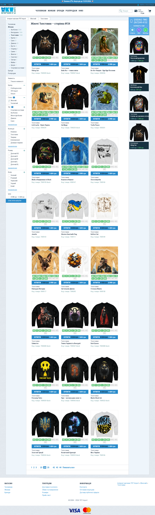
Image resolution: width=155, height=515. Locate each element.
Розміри (45, 492)
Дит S (99, 58)
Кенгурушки (15, 32)
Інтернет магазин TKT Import (16, 19)
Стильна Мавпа (96, 289)
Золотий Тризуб (37, 452)
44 (60, 467)
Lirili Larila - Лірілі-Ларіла (41, 125)
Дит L (110, 58)
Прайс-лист (46, 495)
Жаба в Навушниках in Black (41, 180)
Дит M (104, 58)
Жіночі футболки (16, 115)
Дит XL (115, 58)
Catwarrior (35, 343)
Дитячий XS (15, 153)
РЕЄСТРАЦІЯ (150, 5)
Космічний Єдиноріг (68, 452)
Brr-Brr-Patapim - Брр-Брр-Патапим (103, 70)
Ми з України (95, 452)
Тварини (13, 137)
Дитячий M (14, 159)
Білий (12, 186)
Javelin (34, 234)
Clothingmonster (16, 88)
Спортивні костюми (17, 68)
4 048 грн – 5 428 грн (17, 197)
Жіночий (33, 19)
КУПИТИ (45, 64)
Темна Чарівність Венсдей (70, 343)
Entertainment (15, 140)
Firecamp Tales (37, 398)
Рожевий (14, 178)
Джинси (13, 43)
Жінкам (51, 10)
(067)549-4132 (140, 22)
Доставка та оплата (49, 487)
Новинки (14, 132)
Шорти (13, 65)
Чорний (13, 183)
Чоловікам (41, 10)
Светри (13, 60)
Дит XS (94, 58)
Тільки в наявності (17, 81)
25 (48, 467)
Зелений (13, 175)
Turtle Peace (95, 125)
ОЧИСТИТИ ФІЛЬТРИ (14, 201)
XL (46, 58)
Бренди (60, 10)
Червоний (14, 181)
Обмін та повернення (50, 490)
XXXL (53, 58)
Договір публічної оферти (89, 492)
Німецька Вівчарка (38, 289)
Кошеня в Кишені (67, 180)
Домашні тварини (17, 143)
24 (45, 467)
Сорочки (14, 57)
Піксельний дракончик (137, 58)
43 (57, 467)
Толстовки (44, 19)
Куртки (13, 38)
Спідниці (14, 49)
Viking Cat (35, 70)
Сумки (13, 51)
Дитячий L (14, 162)
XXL (49, 58)
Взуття (13, 46)
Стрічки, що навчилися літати (139, 116)
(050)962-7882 (140, 19)
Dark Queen (95, 343)
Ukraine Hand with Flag (69, 234)
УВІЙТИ (142, 5)
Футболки (14, 30)
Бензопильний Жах (136, 87)
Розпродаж (71, 10)
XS (34, 58)
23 (41, 467)
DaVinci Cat (94, 234)
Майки (13, 62)
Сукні (12, 41)
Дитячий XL (14, 164)
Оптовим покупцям (87, 490)
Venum (13, 94)
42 (54, 467)
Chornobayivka (96, 180)
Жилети (13, 54)
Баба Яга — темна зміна (69, 70)
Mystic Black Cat (96, 398)
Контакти (83, 487)
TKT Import (14, 91)
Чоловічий (14, 103)
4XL (57, 58)
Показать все (68, 467)
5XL (45, 60)
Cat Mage (64, 125)
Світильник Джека (68, 289)
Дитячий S (14, 156)
